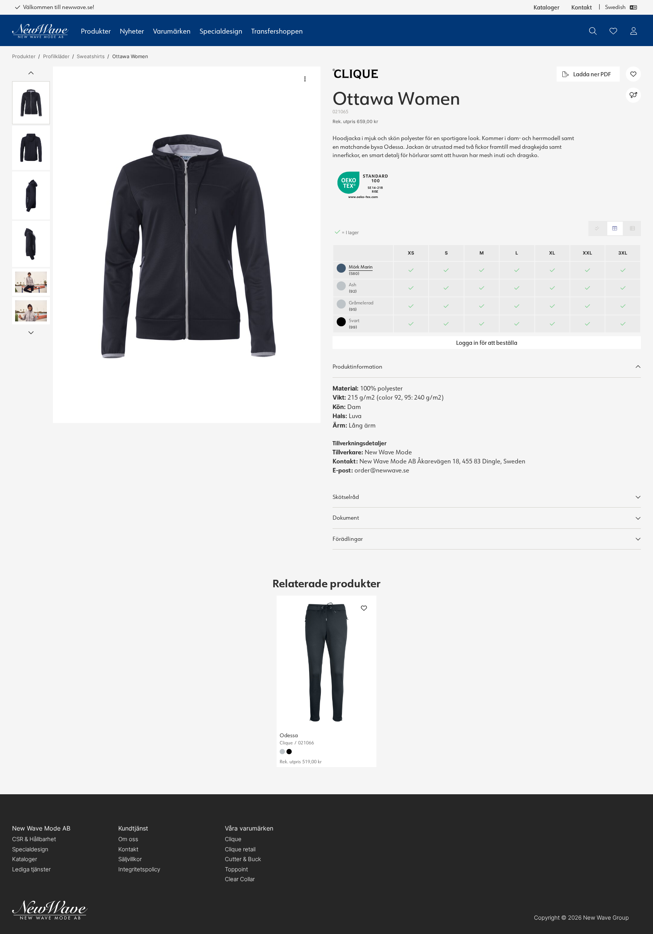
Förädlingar (348, 538)
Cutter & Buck (243, 859)
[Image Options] (305, 79)
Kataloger (546, 7)
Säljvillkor (130, 859)
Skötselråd (346, 496)
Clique (233, 839)
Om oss (128, 839)
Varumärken (171, 31)
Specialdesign (221, 31)
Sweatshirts (91, 56)
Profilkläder (56, 56)
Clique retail (240, 849)
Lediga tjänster (31, 869)
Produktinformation (357, 366)
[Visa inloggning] (634, 31)
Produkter (96, 31)
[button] (186, 244)
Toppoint (236, 869)
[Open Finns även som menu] (633, 95)
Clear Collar (240, 879)
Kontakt (581, 7)
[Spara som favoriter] (613, 31)
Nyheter (132, 31)
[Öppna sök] (593, 31)
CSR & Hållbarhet (34, 839)
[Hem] (40, 31)
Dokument (346, 517)
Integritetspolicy (139, 869)
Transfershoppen (277, 31)
